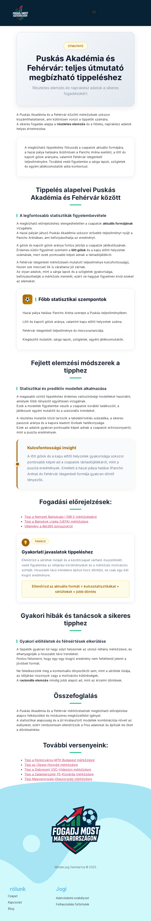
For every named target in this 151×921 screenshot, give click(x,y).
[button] (94, 12)
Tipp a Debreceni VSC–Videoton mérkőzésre (57, 769)
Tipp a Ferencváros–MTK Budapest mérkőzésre (59, 760)
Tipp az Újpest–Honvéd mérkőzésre (51, 765)
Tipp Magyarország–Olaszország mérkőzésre (58, 779)
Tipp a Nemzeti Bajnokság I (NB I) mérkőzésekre (60, 517)
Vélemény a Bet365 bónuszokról (48, 526)
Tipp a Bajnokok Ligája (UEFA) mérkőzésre (56, 521)
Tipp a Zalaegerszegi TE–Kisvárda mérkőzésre (59, 774)
